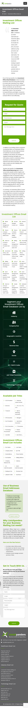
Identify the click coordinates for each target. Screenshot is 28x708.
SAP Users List (4, 692)
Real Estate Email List (5, 673)
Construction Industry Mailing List (8, 669)
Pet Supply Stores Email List (7, 671)
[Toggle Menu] (25, 3)
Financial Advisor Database (22, 223)
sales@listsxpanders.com (8, 642)
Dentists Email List (5, 652)
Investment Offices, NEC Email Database (6, 252)
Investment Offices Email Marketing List (23, 242)
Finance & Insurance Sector (7, 675)
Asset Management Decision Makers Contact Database (23, 265)
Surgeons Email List (5, 659)
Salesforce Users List (5, 694)
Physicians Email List (5, 651)
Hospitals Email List (5, 658)
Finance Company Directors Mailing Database (14, 233)
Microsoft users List (5, 695)
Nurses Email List (5, 661)
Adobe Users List (4, 690)
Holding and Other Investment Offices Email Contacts (15, 254)
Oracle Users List (4, 699)
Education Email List (5, 680)
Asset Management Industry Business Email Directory (6, 275)
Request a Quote (14, 516)
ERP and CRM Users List (6, 688)
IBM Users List (4, 697)
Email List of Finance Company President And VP (6, 244)
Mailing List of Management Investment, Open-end (15, 244)
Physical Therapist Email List (7, 656)
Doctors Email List (5, 654)
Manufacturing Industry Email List (8, 678)
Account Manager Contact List (15, 223)
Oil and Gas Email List (6, 676)
